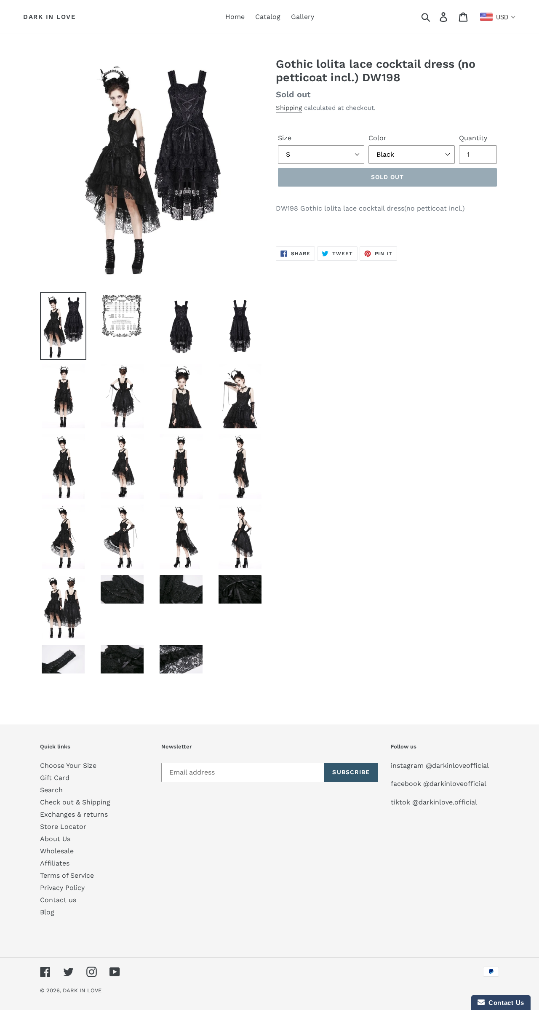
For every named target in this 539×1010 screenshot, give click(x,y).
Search (51, 790)
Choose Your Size (68, 766)
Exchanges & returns (74, 814)
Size (284, 138)
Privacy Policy (62, 888)
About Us (55, 839)
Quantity (473, 138)
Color (377, 138)
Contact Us (504, 1002)
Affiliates (54, 863)
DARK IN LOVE (49, 17)
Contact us (58, 900)
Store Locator (63, 827)
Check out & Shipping (75, 802)
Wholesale (57, 851)
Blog (47, 912)
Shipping (289, 108)
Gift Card (54, 778)
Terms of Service (67, 875)
